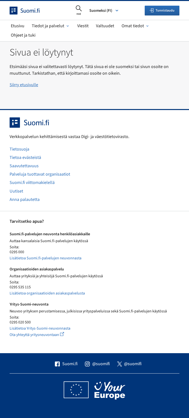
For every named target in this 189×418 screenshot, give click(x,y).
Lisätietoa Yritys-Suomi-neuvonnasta (40, 328)
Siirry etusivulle (24, 85)
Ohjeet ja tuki (23, 35)
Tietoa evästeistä (25, 157)
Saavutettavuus (24, 166)
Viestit (83, 26)
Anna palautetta (25, 199)
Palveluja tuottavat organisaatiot (40, 174)
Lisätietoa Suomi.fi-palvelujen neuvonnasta (45, 258)
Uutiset (16, 191)
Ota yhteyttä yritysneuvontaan (42, 334)
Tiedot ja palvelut (48, 26)
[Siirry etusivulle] (29, 10)
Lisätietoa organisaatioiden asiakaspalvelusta (47, 293)
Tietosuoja (19, 149)
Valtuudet (105, 26)
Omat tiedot (133, 26)
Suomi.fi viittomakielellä (32, 183)
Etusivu (17, 26)
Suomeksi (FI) (100, 10)
